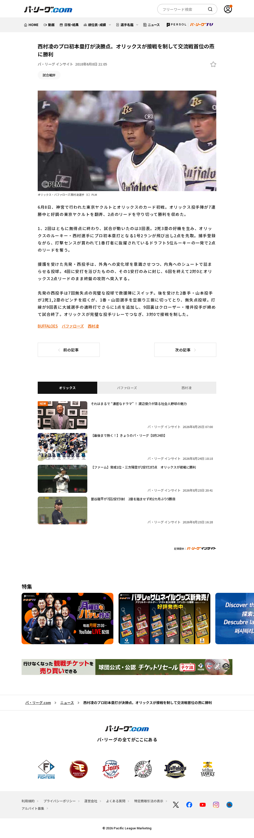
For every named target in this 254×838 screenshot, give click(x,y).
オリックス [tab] (67, 387)
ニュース (67, 702)
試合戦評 (49, 75)
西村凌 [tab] (187, 387)
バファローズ (73, 326)
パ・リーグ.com (38, 702)
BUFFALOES (48, 326)
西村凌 (93, 326)
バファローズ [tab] (127, 387)
